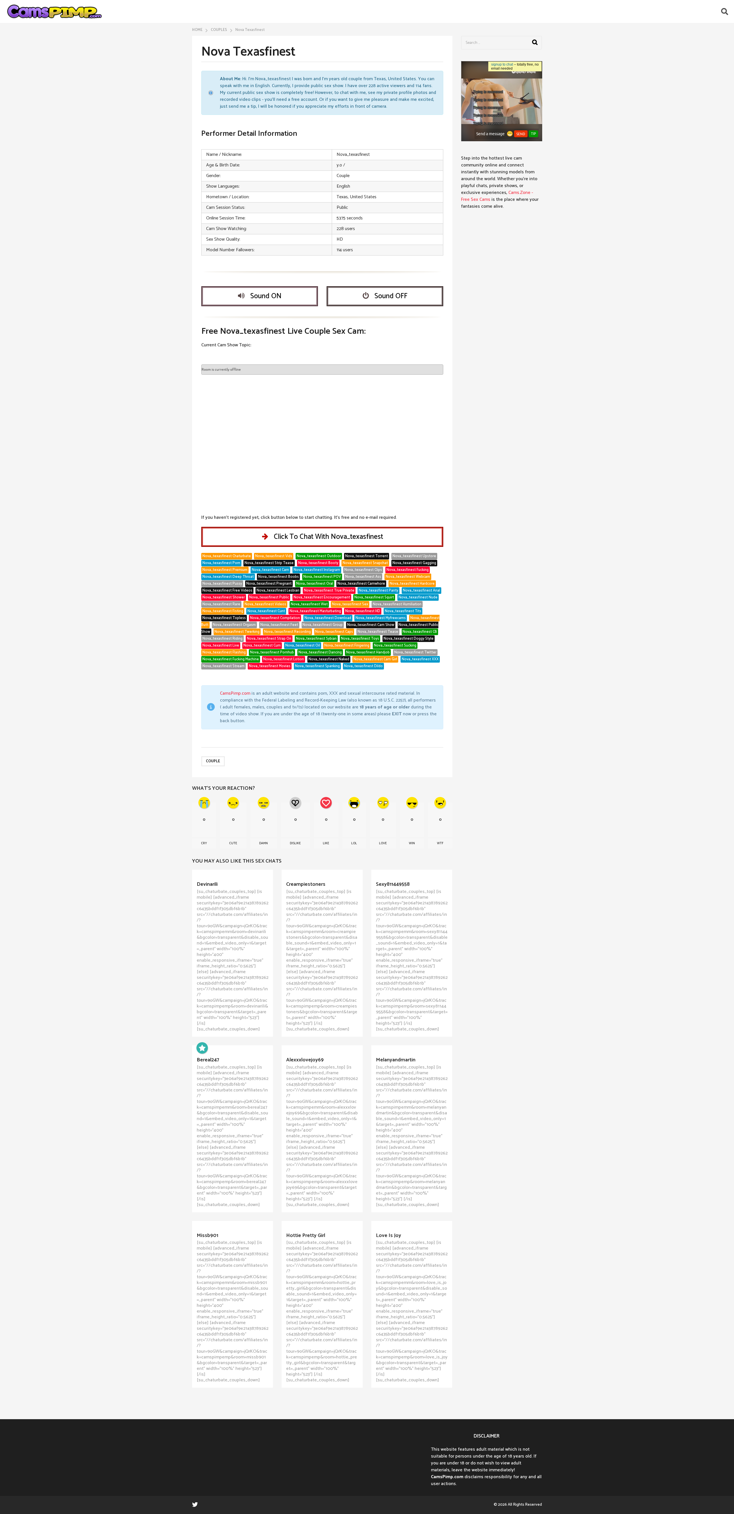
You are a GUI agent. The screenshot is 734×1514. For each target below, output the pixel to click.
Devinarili (207, 884)
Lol (354, 843)
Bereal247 (208, 1060)
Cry (204, 843)
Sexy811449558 (393, 884)
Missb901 (207, 1235)
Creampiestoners (305, 884)
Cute (233, 843)
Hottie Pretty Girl (305, 1235)
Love (383, 843)
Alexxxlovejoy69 (305, 1060)
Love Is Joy (388, 1235)
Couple (213, 761)
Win (412, 843)
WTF (440, 843)
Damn (263, 843)
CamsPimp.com (235, 693)
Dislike (295, 843)
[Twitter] (195, 1504)
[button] (724, 11)
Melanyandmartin (395, 1060)
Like (326, 843)
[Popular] (202, 1048)
